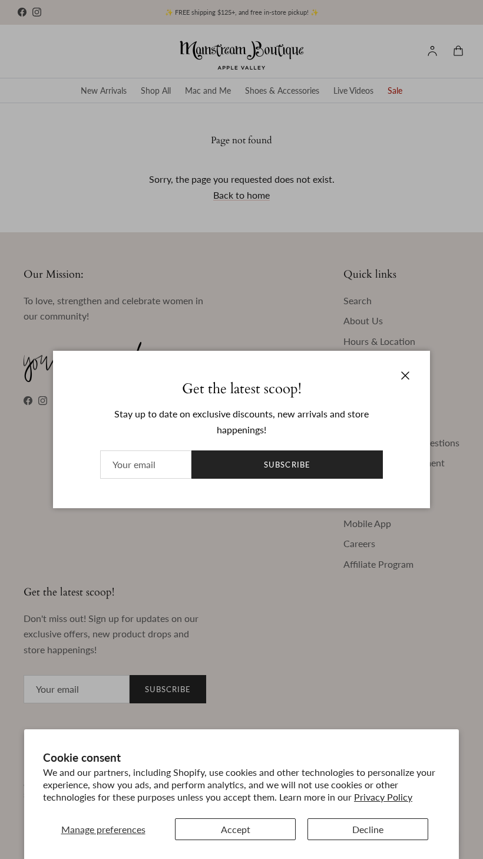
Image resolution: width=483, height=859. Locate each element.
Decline (367, 829)
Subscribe (287, 464)
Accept (235, 829)
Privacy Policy (383, 796)
